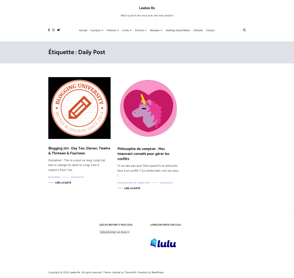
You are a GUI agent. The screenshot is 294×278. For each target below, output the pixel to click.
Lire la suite (63, 182)
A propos (96, 30)
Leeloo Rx (147, 8)
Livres (125, 30)
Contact (210, 30)
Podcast (111, 30)
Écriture (139, 30)
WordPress (158, 272)
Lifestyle (198, 30)
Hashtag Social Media (178, 30)
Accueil (83, 30)
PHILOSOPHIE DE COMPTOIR (133, 182)
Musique (154, 30)
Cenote (116, 272)
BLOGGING (54, 177)
